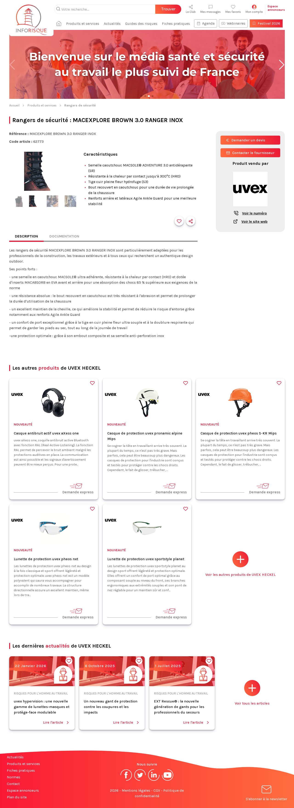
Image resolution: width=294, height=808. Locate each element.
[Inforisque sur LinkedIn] (153, 780)
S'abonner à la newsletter (266, 799)
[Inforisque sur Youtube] (167, 780)
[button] (282, 65)
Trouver (168, 9)
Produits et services (82, 23)
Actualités (112, 23)
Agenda (208, 23)
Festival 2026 (269, 23)
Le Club (191, 12)
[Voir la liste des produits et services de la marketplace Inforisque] (147, 65)
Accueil (14, 105)
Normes (13, 777)
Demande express (77, 492)
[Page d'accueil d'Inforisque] (31, 17)
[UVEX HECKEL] (17, 395)
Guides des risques (141, 23)
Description (26, 236)
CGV (156, 790)
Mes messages (210, 12)
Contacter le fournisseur (253, 153)
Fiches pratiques (176, 23)
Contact (13, 784)
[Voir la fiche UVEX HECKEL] (250, 208)
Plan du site (17, 797)
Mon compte (254, 12)
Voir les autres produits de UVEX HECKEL (240, 574)
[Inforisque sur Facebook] (126, 780)
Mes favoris (233, 12)
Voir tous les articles (252, 703)
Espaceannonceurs (276, 8)
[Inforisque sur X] (140, 780)
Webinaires (236, 23)
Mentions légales (136, 790)
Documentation (64, 236)
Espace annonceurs (23, 790)
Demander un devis (248, 140)
